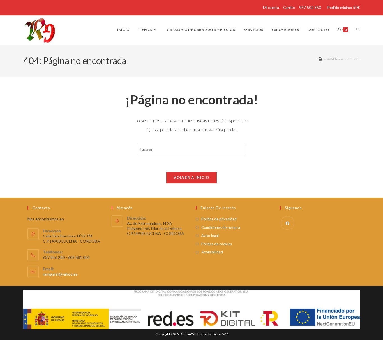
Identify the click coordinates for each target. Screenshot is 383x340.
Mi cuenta (271, 7)
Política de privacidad (219, 219)
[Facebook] (287, 223)
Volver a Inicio (191, 177)
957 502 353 (310, 7)
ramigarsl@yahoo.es (60, 274)
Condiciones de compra (220, 227)
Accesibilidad (212, 252)
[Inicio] (320, 59)
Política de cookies (216, 244)
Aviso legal (210, 235)
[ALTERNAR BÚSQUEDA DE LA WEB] (358, 30)
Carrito (289, 7)
